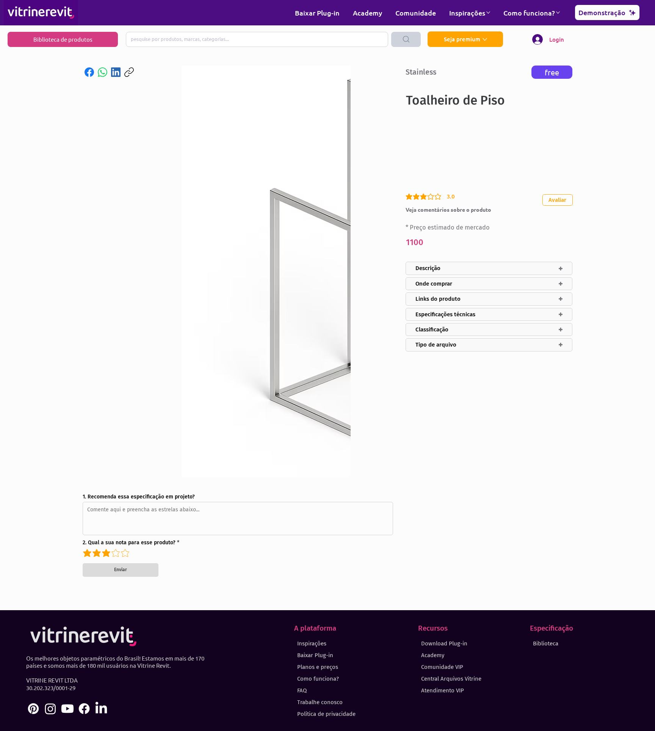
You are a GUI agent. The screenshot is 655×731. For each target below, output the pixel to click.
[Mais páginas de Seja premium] (485, 39)
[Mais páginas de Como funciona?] (558, 12)
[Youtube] (67, 708)
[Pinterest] (33, 708)
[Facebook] (89, 72)
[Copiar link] (129, 72)
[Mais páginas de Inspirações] (488, 12)
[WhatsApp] (102, 72)
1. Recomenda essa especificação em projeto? (139, 497)
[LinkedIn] (115, 72)
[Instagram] (50, 708)
